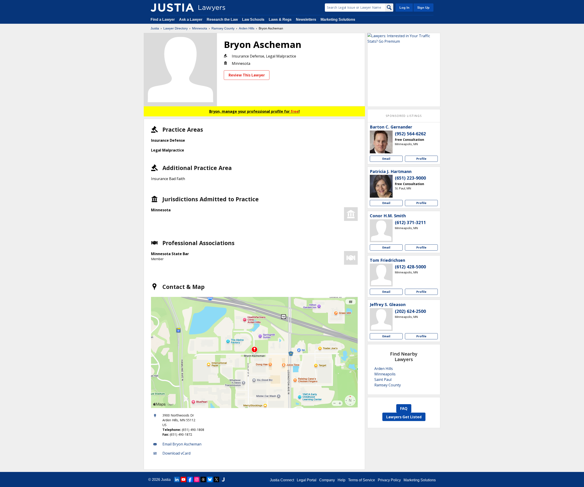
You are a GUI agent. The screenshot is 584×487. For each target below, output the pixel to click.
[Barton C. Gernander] (381, 142)
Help (341, 480)
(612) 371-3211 (410, 222)
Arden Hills (246, 28)
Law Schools (253, 19)
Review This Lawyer (247, 75)
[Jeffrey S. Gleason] (381, 319)
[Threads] (203, 479)
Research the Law (222, 19)
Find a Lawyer (163, 19)
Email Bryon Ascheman (181, 444)
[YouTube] (183, 479)
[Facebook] (190, 479)
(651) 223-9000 (410, 178)
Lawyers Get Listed (404, 416)
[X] (216, 479)
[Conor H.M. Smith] (381, 230)
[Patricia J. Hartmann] (381, 186)
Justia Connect (282, 480)
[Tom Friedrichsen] (381, 275)
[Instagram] (196, 479)
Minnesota (199, 28)
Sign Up (423, 7)
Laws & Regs (280, 19)
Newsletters (306, 19)
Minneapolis (385, 374)
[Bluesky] (210, 479)
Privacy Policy (389, 480)
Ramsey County (223, 28)
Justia (155, 28)
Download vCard (176, 453)
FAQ (403, 408)
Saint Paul (382, 379)
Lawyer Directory (175, 28)
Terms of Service (361, 480)
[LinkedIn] (177, 479)
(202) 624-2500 (410, 311)
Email (386, 159)
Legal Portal (306, 480)
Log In (404, 7)
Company (327, 480)
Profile (421, 159)
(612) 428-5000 (410, 267)
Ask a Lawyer (191, 19)
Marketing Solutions (338, 19)
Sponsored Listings (404, 116)
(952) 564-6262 (410, 134)
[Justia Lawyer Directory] (172, 7)
